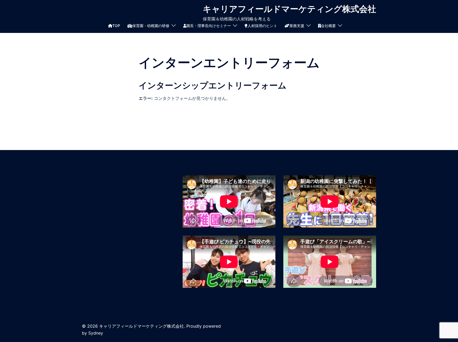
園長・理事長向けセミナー (208, 25)
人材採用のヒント (262, 25)
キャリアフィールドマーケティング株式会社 (289, 9)
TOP (116, 25)
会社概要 (328, 25)
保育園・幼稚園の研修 (150, 25)
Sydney (95, 333)
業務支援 (296, 25)
